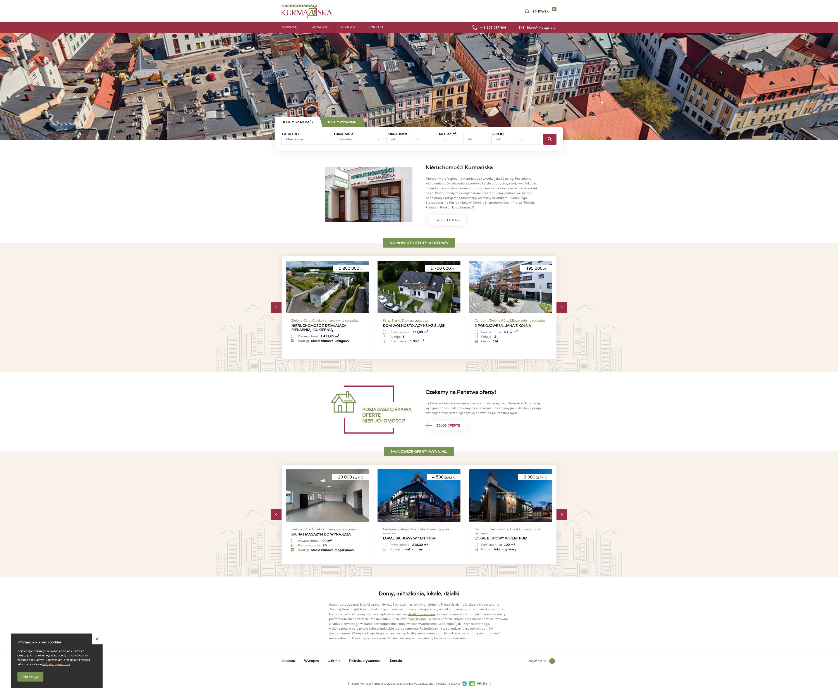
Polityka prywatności (365, 661)
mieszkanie (418, 619)
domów (487, 628)
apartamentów (339, 633)
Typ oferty (290, 134)
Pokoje (397, 134)
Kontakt (376, 27)
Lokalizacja (343, 134)
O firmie (348, 27)
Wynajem (320, 27)
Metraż (448, 134)
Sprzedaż (290, 27)
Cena (498, 134)
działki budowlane (421, 614)
